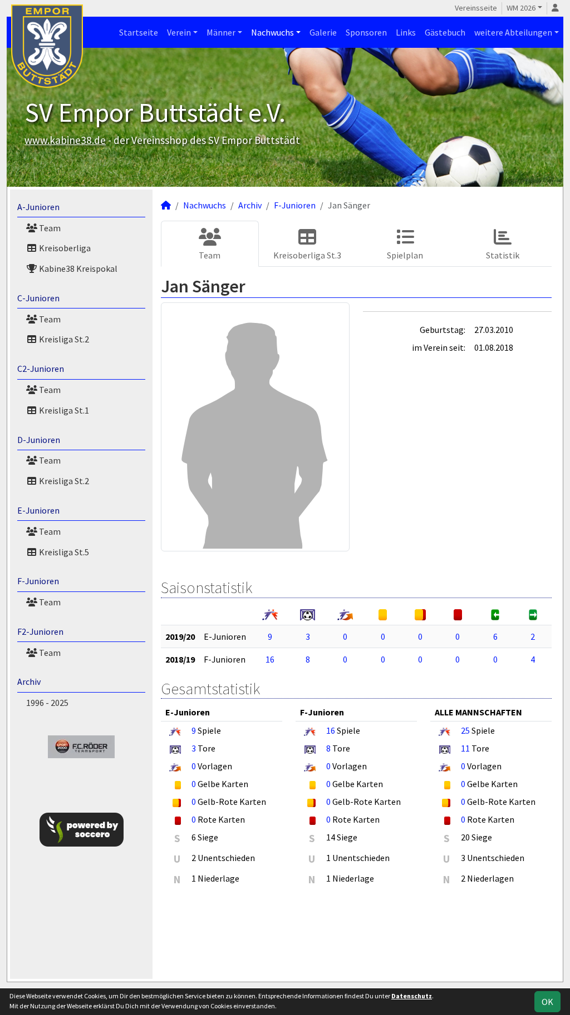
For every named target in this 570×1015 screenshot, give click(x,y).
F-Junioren (38, 580)
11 (465, 748)
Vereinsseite (476, 8)
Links (406, 32)
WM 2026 (521, 8)
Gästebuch (445, 32)
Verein (179, 32)
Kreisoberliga (64, 247)
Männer (221, 32)
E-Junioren (38, 510)
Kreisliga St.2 (63, 339)
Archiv (29, 681)
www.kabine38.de (65, 140)
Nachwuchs (272, 32)
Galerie (323, 32)
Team (49, 227)
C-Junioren (38, 297)
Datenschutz (411, 996)
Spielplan (405, 255)
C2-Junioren (40, 368)
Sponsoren (366, 32)
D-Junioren (38, 439)
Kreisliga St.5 (63, 552)
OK (547, 1001)
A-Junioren (38, 206)
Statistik (502, 255)
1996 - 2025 (47, 702)
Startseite (138, 32)
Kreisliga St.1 (63, 410)
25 (465, 730)
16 (270, 659)
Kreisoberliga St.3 (307, 255)
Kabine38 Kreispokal (77, 268)
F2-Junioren (40, 631)
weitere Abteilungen (513, 32)
